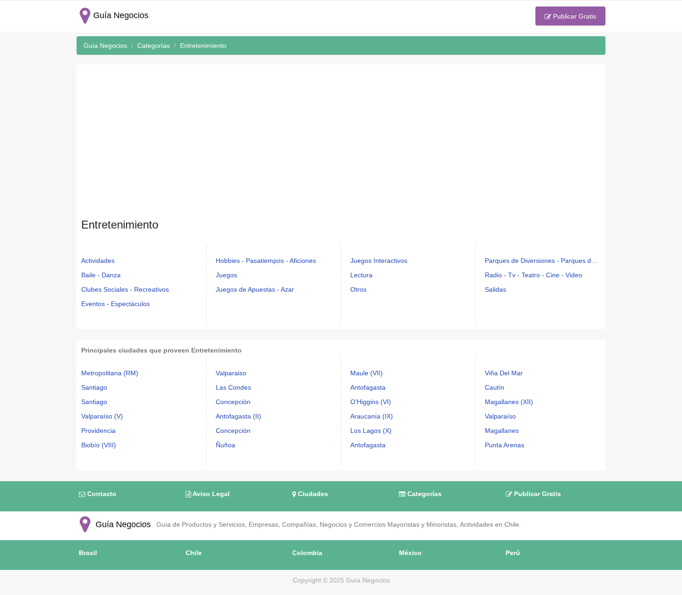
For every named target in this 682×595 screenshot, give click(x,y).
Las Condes (233, 387)
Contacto (100, 493)
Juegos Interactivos (378, 260)
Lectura (361, 275)
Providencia (98, 430)
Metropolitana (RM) (109, 373)
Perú (513, 552)
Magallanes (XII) (509, 401)
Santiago (94, 387)
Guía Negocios (122, 524)
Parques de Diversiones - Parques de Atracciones (543, 260)
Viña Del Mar (504, 373)
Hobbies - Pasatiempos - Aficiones (266, 260)
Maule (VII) (366, 373)
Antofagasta (368, 387)
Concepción (233, 401)
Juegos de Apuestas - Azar (255, 289)
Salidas (495, 289)
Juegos (226, 275)
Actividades (98, 260)
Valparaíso (500, 416)
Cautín (494, 387)
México (410, 552)
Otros (358, 289)
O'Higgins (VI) (370, 401)
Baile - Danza (101, 275)
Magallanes (502, 430)
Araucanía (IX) (371, 416)
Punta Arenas (504, 445)
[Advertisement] (341, 143)
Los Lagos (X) (371, 430)
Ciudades (312, 493)
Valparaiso (231, 373)
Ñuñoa (225, 445)
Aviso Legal (210, 493)
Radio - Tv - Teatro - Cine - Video (533, 275)
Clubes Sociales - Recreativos (125, 289)
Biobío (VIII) (98, 445)
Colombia (307, 552)
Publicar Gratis (573, 16)
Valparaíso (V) (102, 416)
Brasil (88, 552)
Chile (194, 552)
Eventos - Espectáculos (115, 303)
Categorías (423, 493)
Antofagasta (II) (238, 416)
